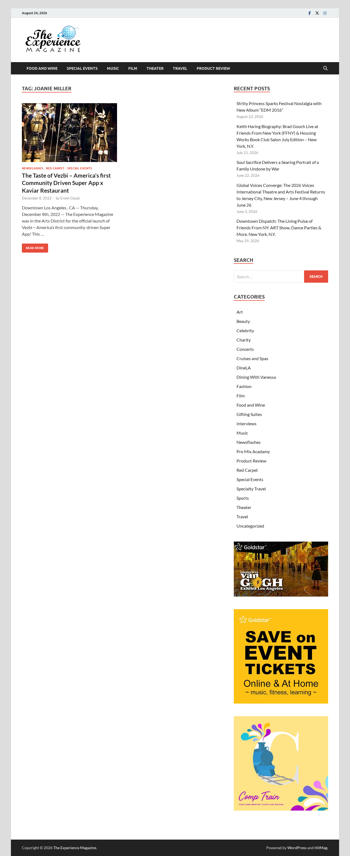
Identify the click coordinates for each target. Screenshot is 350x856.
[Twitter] (317, 13)
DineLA (244, 367)
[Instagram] (325, 13)
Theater (155, 68)
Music (113, 68)
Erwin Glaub (70, 198)
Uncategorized (250, 525)
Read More (33, 247)
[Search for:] (281, 276)
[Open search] (325, 68)
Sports (243, 498)
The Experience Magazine (74, 847)
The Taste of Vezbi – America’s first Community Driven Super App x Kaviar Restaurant (66, 183)
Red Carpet (55, 168)
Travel (180, 68)
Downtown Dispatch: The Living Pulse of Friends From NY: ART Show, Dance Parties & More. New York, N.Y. (279, 227)
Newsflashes (32, 168)
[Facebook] (309, 13)
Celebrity (245, 330)
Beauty (243, 321)
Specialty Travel (251, 488)
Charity (244, 339)
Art (240, 311)
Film (132, 68)
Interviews (246, 423)
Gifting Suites (249, 414)
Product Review (213, 68)
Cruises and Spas (252, 358)
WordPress (297, 847)
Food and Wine (42, 68)
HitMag (320, 847)
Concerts (245, 349)
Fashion (244, 386)
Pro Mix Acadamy (253, 451)
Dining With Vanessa (256, 377)
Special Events (82, 68)
